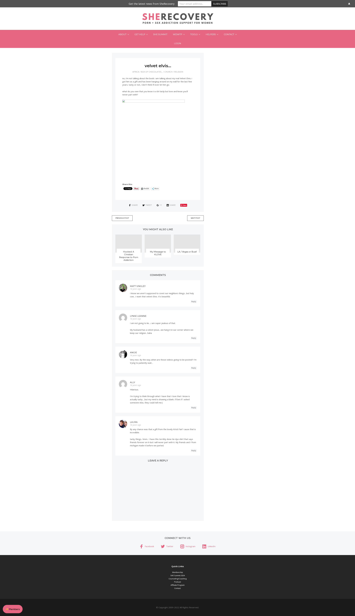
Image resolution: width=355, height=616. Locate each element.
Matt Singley (138, 286)
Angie (133, 352)
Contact (229, 34)
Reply (193, 301)
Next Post (195, 218)
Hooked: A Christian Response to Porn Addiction (128, 255)
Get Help (140, 34)
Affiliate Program (178, 585)
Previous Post (122, 218)
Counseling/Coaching (178, 578)
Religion (178, 71)
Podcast (177, 582)
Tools (194, 34)
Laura (134, 422)
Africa (135, 71)
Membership (177, 572)
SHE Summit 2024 (177, 575)
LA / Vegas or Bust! (187, 251)
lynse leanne (138, 316)
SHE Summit (160, 34)
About (122, 34)
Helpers (211, 34)
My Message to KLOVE (158, 253)
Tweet (148, 205)
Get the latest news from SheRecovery (151, 3)
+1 (160, 205)
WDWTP (177, 34)
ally (132, 382)
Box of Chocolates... (152, 71)
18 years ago (135, 289)
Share (135, 205)
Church (168, 71)
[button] (13, 609)
